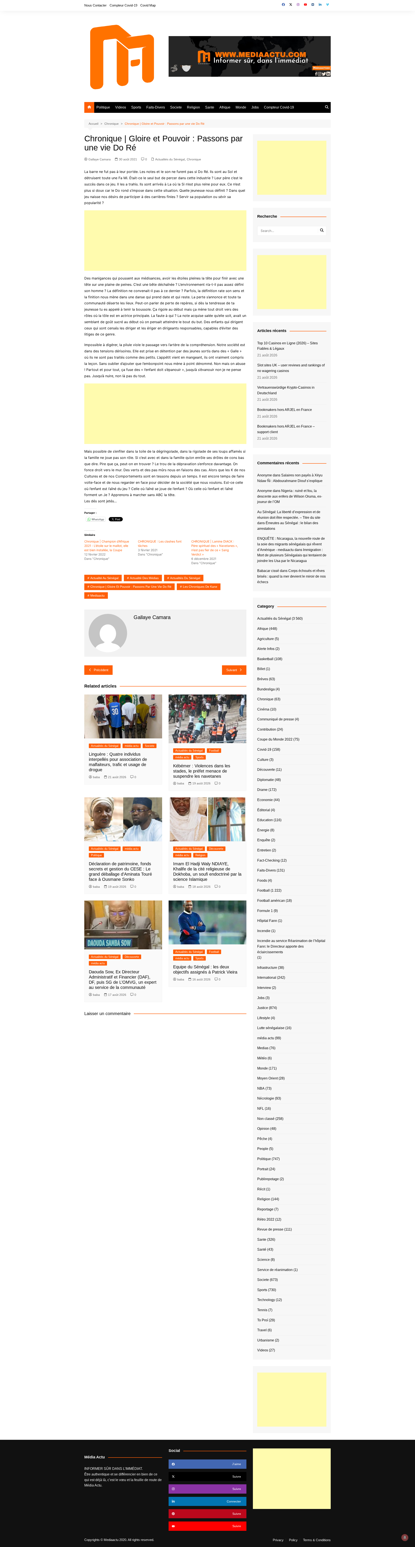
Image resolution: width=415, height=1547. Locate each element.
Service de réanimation (275, 1270)
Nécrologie (265, 1098)
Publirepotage (268, 1179)
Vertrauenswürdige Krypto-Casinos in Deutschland (285, 390)
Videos (120, 107)
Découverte (216, 848)
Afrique (224, 107)
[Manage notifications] (404, 1537)
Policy (293, 1540)
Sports (136, 107)
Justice (262, 1008)
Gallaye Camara (99, 159)
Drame (262, 790)
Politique (103, 107)
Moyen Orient (267, 1078)
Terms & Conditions (317, 1540)
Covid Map (148, 5)
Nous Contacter (95, 5)
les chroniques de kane (200, 586)
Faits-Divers (155, 107)
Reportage (265, 1209)
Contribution (266, 729)
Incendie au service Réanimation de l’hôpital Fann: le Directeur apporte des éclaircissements (291, 946)
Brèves (262, 679)
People (262, 1149)
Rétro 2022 (265, 1219)
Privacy (278, 1540)
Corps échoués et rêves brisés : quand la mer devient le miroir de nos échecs (291, 576)
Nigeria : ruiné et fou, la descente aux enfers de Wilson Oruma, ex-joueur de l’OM (289, 496)
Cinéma (263, 709)
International (266, 977)
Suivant (231, 670)
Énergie (263, 830)
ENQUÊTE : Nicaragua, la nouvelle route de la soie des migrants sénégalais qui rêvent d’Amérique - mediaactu (291, 544)
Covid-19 (264, 749)
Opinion (263, 1128)
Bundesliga (266, 689)
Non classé (266, 1119)
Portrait (262, 1169)
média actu (132, 745)
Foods (262, 880)
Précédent (101, 670)
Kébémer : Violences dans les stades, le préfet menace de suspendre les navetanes (201, 771)
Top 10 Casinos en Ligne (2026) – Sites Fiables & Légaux (287, 346)
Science (263, 1259)
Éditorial (263, 810)
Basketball (265, 659)
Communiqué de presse (275, 719)
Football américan (271, 900)
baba (96, 777)
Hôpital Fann (267, 921)
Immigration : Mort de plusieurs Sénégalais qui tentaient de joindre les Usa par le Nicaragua (291, 555)
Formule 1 (265, 911)
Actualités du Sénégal (170, 159)
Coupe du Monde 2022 (274, 739)
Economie (265, 800)
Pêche (262, 1139)
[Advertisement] (165, 240)
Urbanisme (265, 1340)
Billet (261, 669)
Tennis (262, 1310)
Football (214, 750)
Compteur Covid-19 (123, 5)
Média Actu (92, 1485)
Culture (262, 760)
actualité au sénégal (104, 578)
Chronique (194, 159)
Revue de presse (270, 1229)
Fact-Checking (268, 860)
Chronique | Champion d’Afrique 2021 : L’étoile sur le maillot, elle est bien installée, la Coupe (106, 546)
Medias (262, 1048)
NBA (261, 1088)
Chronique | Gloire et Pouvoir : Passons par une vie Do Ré (130, 586)
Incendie (263, 931)
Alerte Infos (266, 649)
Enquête (263, 840)
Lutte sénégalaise (270, 1028)
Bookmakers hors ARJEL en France (284, 410)
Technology (266, 1300)
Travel (262, 1330)
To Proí (262, 1320)
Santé (261, 1249)
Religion (193, 107)
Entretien (264, 850)
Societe (176, 107)
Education (265, 820)
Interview (264, 988)
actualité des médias (144, 578)
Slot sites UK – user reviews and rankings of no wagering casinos (291, 368)
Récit (261, 1189)
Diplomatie (265, 780)
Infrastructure (267, 967)
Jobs (255, 107)
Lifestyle (263, 1018)
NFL (260, 1108)
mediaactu (97, 595)
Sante (209, 107)
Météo (262, 1058)
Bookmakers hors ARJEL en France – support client (286, 429)
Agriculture (265, 639)
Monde (241, 107)
